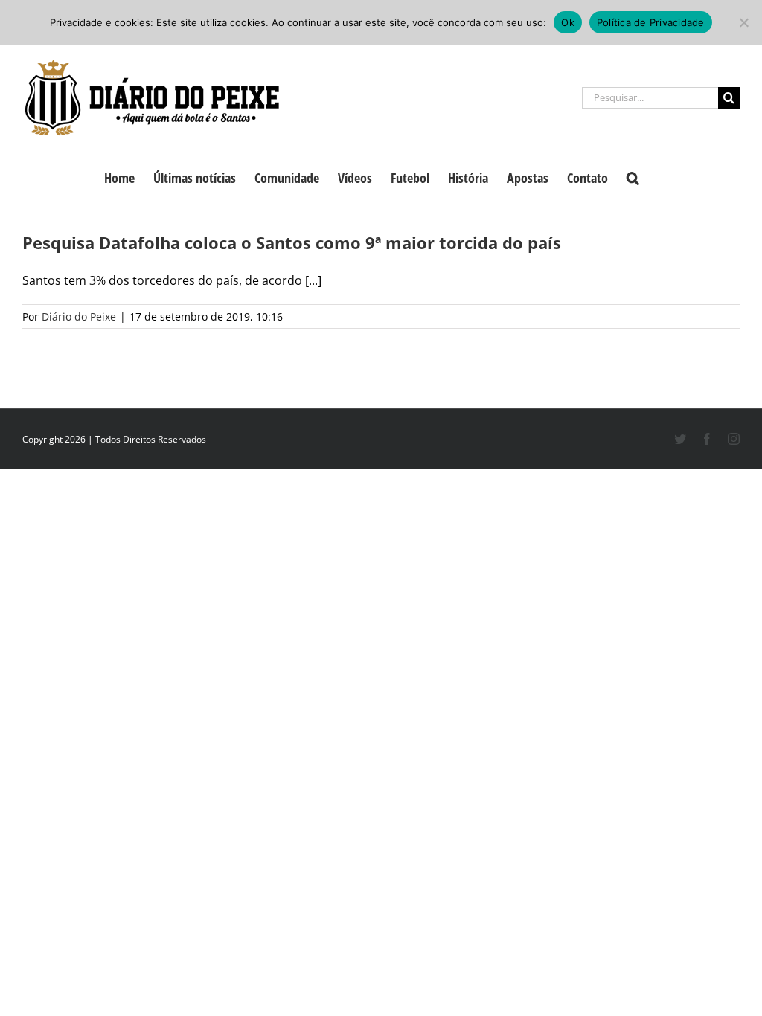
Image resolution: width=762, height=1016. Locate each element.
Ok (567, 22)
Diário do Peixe (79, 316)
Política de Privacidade (651, 22)
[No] (743, 22)
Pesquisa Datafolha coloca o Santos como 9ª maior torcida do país (291, 242)
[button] (633, 176)
